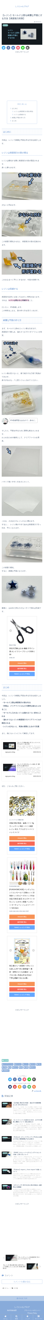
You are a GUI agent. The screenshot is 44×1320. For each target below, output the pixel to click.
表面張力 (6, 1070)
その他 (6, 1060)
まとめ (14, 121)
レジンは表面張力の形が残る (23, 111)
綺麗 (27, 1067)
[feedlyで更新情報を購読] (29, 1087)
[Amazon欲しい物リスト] (19, 1087)
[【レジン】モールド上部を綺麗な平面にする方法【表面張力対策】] (13, 48)
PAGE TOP (22, 1298)
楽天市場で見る (22, 668)
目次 (19, 104)
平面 (5, 1067)
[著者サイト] (10, 1087)
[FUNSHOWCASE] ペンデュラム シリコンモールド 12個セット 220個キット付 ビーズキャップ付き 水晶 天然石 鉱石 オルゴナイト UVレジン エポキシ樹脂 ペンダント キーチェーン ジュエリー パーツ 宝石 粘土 (22, 899)
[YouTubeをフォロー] (15, 1087)
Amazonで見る (22, 663)
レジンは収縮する (20, 114)
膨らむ (33, 1067)
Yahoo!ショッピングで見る (22, 674)
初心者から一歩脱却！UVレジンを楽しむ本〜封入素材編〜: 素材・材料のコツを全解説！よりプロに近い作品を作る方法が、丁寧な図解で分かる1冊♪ (21, 972)
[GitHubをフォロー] (24, 1087)
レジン (26, 1064)
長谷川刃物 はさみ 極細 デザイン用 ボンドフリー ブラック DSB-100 (21, 651)
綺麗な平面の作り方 (18, 117)
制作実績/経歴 (12, 1310)
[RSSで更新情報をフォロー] (34, 1087)
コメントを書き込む (22, 1282)
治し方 (16, 1067)
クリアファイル (8, 1064)
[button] (39, 627)
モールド (18, 1064)
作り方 (33, 1064)
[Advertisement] (22, 75)
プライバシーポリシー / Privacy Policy (32, 1312)
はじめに (15, 108)
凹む (39, 1064)
